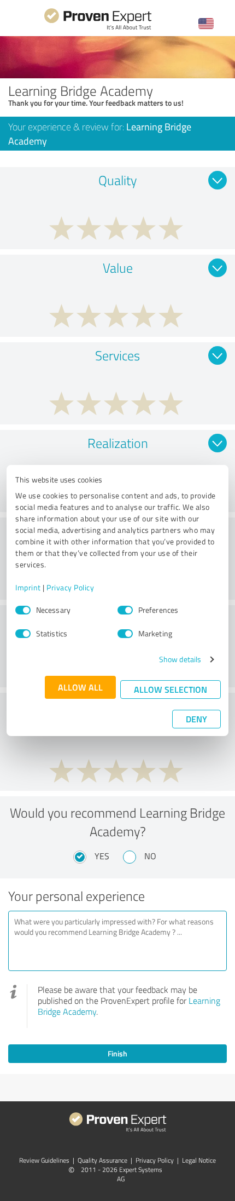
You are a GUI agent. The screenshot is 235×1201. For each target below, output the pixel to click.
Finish (117, 1053)
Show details (180, 659)
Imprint (28, 587)
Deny (196, 718)
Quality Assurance (102, 1160)
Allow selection (170, 689)
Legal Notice (199, 1160)
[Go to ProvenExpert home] (97, 28)
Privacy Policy (70, 587)
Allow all (80, 687)
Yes (102, 856)
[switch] (125, 610)
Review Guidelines (44, 1160)
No (150, 856)
